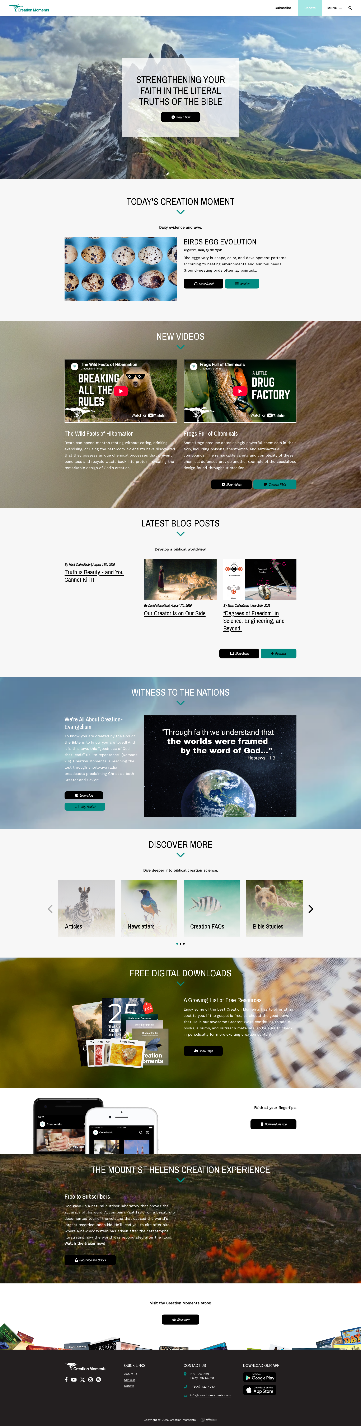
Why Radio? (87, 806)
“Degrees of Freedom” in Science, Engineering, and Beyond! (254, 620)
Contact (129, 1379)
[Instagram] (90, 1380)
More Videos (233, 484)
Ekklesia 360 (209, 1420)
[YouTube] (74, 1380)
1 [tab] (177, 944)
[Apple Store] (259, 1389)
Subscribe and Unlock (92, 1260)
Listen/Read (205, 283)
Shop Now (182, 1319)
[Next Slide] (310, 909)
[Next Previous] (50, 909)
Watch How (182, 117)
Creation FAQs (277, 484)
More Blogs (241, 653)
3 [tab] (184, 944)
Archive (244, 283)
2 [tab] (180, 944)
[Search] (350, 8)
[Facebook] (66, 1380)
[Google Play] (259, 1377)
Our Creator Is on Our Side (175, 613)
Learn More (86, 795)
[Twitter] (82, 1380)
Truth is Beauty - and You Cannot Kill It (94, 617)
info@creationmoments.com (210, 1395)
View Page (206, 1051)
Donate (129, 1385)
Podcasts (280, 653)
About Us (130, 1373)
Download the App (275, 1124)
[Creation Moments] (29, 8)
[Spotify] (98, 1380)
